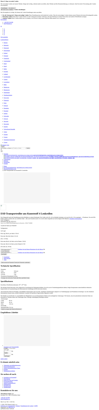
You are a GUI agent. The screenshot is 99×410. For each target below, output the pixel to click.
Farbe (2, 220)
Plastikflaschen (7, 385)
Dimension (3, 221)
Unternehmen (7, 159)
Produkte (6, 154)
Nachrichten (7, 162)
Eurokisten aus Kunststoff (10, 377)
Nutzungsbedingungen (9, 366)
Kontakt (6, 163)
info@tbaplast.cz (5, 399)
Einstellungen (4, 8)
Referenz (6, 160)
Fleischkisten (7, 379)
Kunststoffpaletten (8, 381)
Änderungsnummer (5, 249)
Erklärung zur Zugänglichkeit (8, 406)
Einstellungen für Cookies (27, 406)
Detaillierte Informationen (75, 218)
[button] (1, 26)
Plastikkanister (7, 387)
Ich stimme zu (12, 8)
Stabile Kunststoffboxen (9, 383)
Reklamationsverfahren (9, 371)
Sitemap (18, 406)
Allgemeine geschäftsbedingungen (12, 365)
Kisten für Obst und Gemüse (11, 380)
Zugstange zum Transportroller (11, 347)
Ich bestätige (4, 19)
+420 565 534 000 (5, 397)
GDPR (36, 406)
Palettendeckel (7, 384)
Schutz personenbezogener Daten (12, 368)
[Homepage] (5, 145)
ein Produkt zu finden (6, 148)
